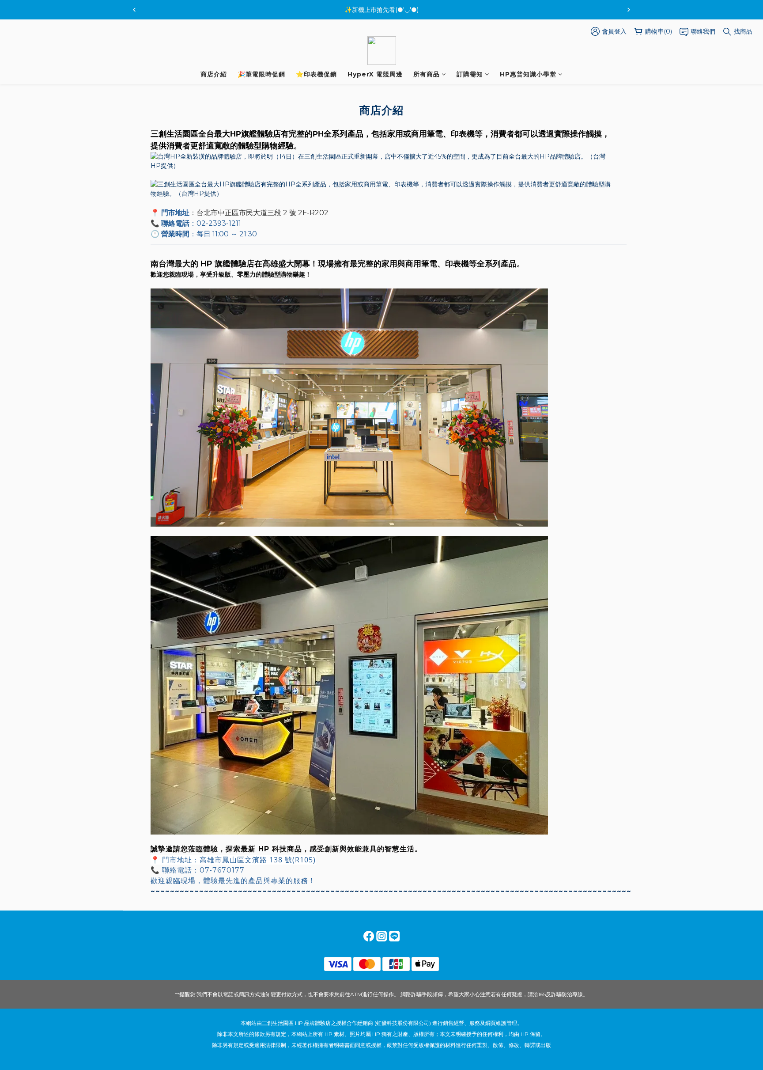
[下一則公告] (629, 10)
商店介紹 (213, 74)
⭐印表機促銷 (316, 74)
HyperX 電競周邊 (375, 74)
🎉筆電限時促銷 (261, 74)
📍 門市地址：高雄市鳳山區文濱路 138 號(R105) (233, 860)
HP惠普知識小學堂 (528, 74)
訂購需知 (470, 74)
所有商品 (426, 74)
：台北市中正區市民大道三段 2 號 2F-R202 (259, 213)
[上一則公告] (134, 10)
